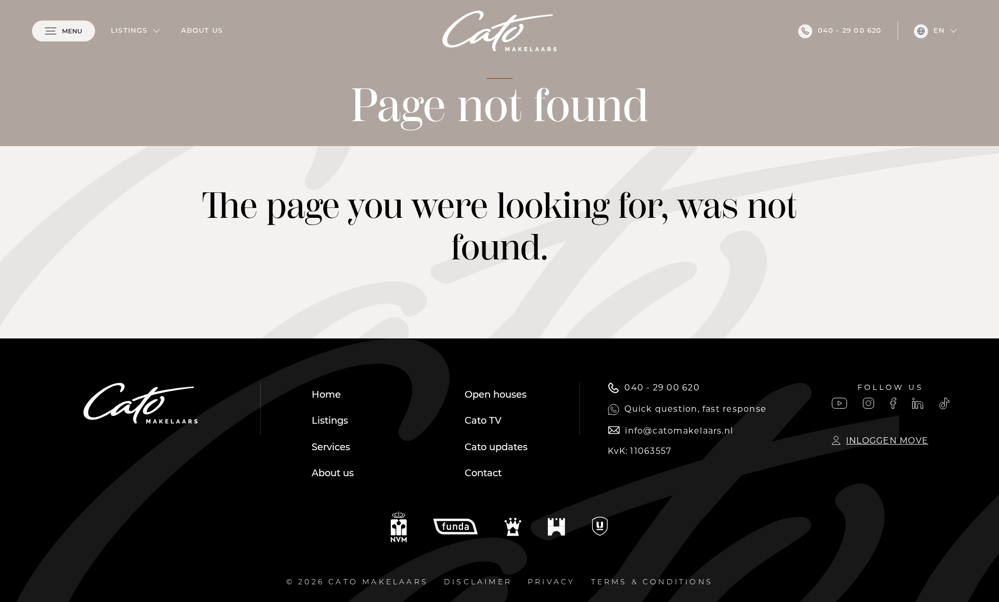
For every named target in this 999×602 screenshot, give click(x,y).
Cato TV (483, 421)
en (939, 31)
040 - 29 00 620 (850, 31)
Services (331, 448)
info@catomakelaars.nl (679, 431)
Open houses (496, 395)
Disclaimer (478, 582)
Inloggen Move (887, 441)
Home (326, 395)
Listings (129, 31)
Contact (483, 474)
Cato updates (496, 448)
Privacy (551, 582)
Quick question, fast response (695, 409)
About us (202, 31)
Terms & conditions (652, 582)
